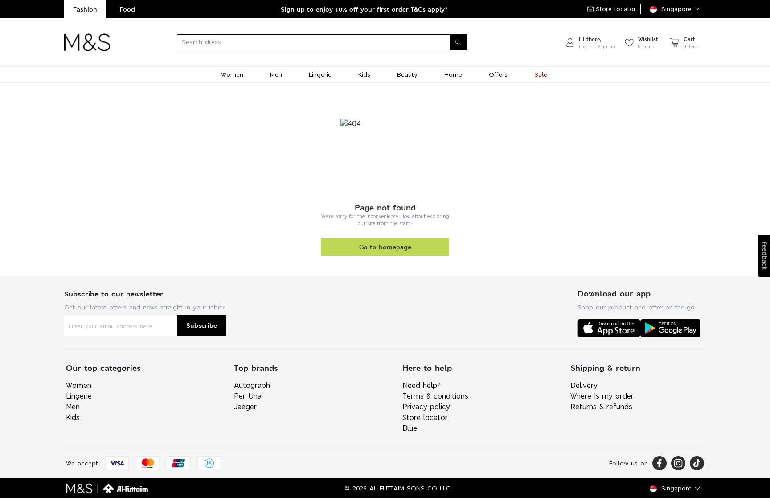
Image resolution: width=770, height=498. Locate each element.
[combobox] (337, 42)
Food (127, 9)
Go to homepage (385, 247)
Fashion (85, 9)
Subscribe (201, 325)
